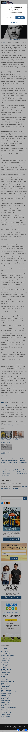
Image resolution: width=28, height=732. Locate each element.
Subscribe (20, 17)
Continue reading (14, 22)
